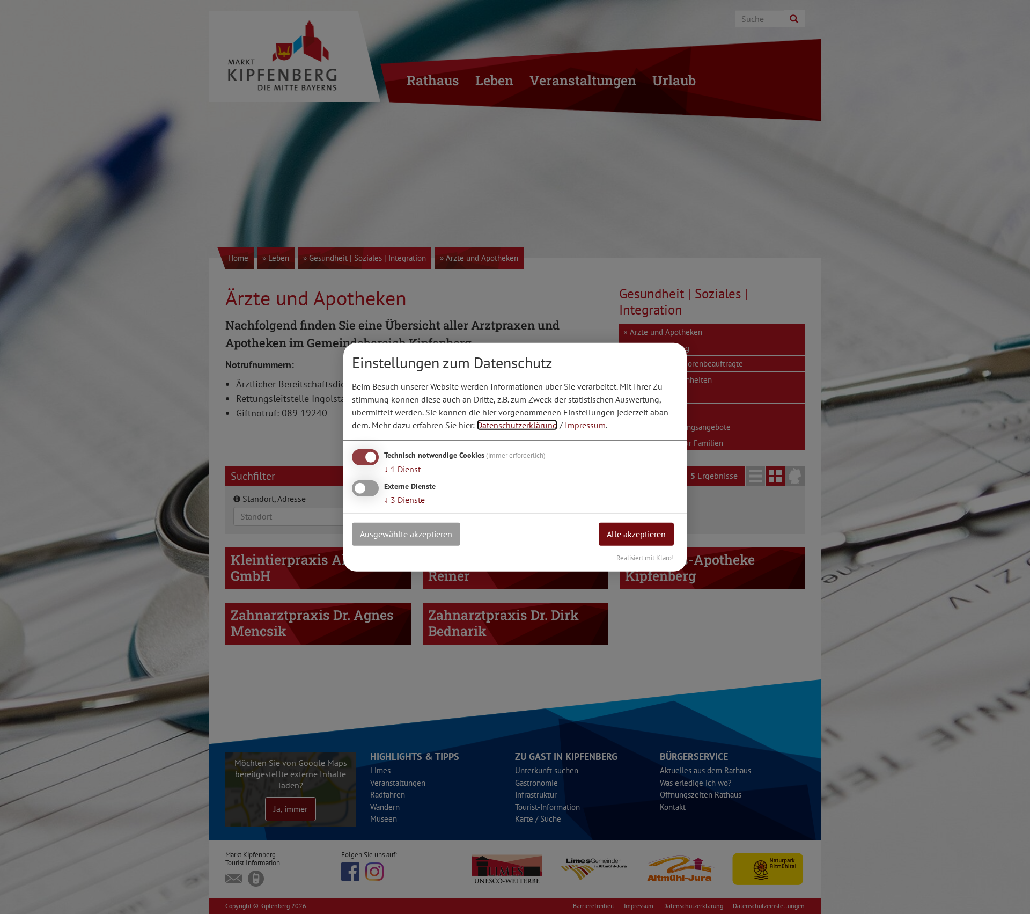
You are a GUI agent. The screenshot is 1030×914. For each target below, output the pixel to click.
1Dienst (402, 469)
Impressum (585, 425)
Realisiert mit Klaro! (645, 557)
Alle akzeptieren (636, 534)
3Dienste (404, 499)
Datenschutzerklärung (517, 425)
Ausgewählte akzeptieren (406, 534)
